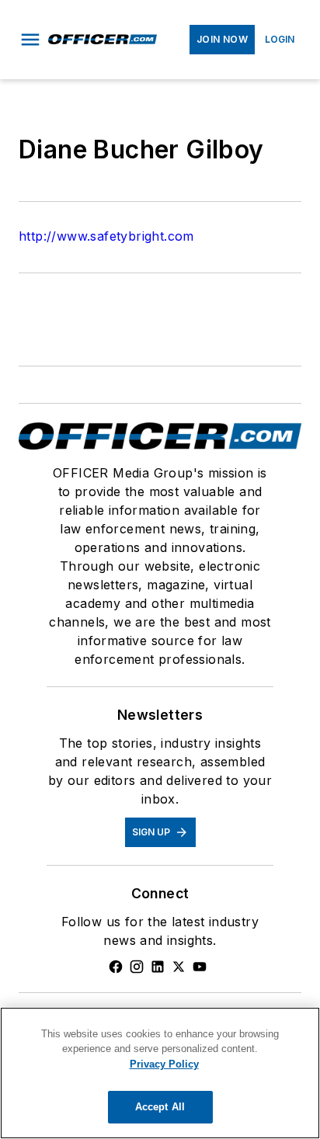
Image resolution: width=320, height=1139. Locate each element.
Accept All (160, 1107)
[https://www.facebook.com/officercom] (115, 966)
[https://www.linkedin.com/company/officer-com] (157, 966)
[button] (30, 39)
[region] (160, 1073)
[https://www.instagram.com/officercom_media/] (136, 966)
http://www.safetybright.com (106, 236)
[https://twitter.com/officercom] (178, 966)
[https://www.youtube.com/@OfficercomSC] (199, 966)
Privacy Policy (164, 1064)
